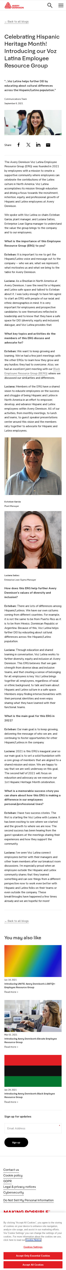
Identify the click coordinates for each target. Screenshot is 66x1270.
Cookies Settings (33, 1247)
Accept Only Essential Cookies (33, 1255)
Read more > (11, 992)
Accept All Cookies (33, 1264)
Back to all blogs (18, 22)
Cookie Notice (33, 1240)
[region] (33, 1241)
